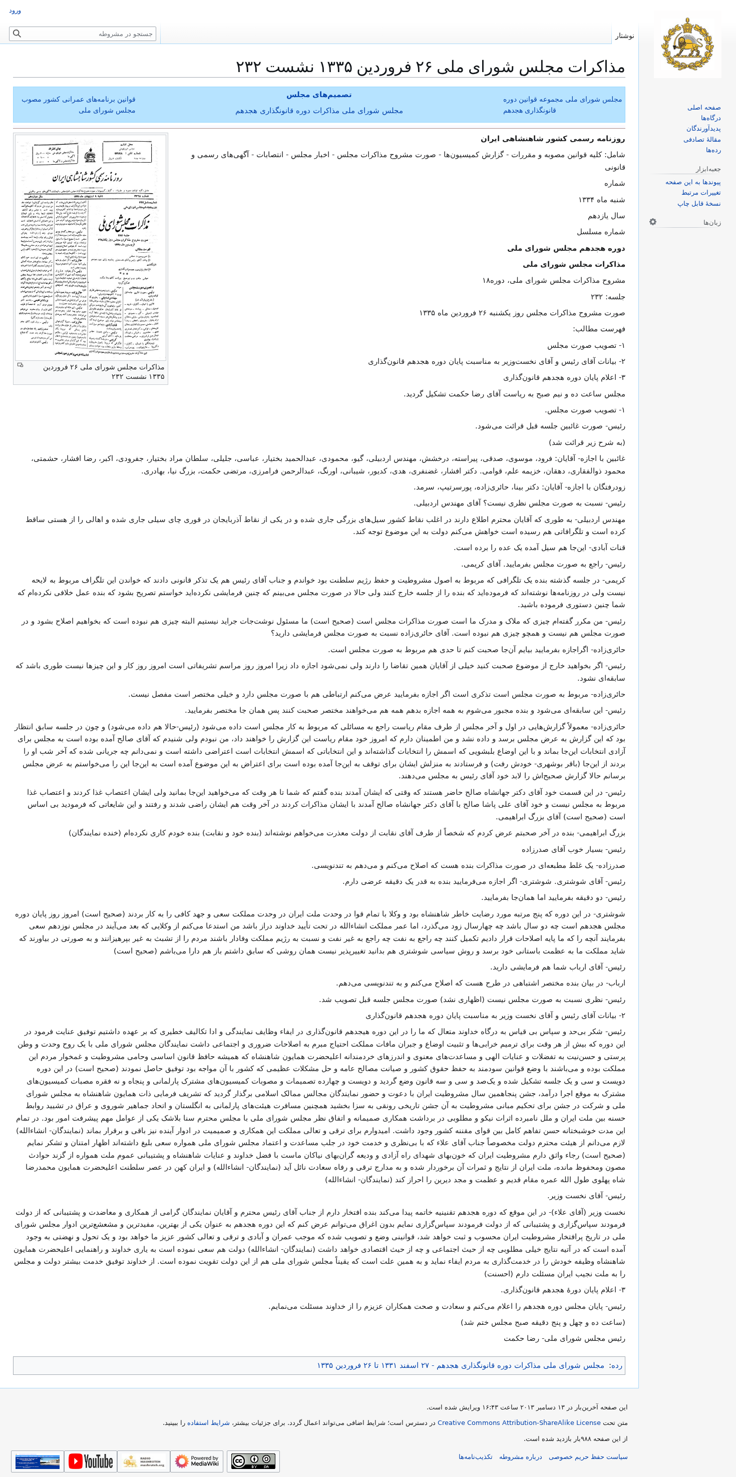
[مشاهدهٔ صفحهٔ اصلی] (687, 44)
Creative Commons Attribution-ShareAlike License (519, 1422)
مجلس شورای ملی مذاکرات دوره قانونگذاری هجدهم (319, 110)
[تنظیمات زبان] (653, 222)
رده (616, 1365)
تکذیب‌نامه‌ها (476, 1456)
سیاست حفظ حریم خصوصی (588, 1456)
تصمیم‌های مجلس (319, 94)
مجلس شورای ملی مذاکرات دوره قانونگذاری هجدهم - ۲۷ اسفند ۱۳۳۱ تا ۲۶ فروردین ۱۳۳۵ (460, 1365)
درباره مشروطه (520, 1456)
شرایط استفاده (208, 1422)
